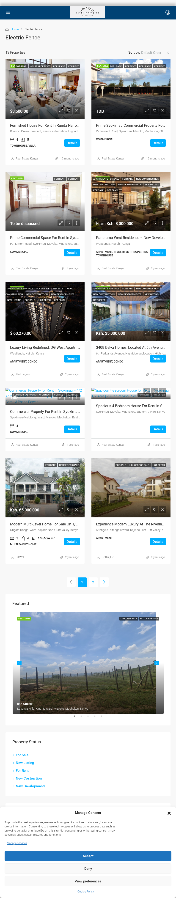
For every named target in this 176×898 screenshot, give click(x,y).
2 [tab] (83, 718)
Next (156, 663)
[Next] (104, 582)
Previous (19, 663)
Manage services (17, 843)
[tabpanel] (88, 663)
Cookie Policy (85, 891)
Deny (88, 869)
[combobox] (155, 53)
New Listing (25, 763)
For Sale (22, 755)
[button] (169, 813)
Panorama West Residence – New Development (134, 238)
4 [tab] (97, 718)
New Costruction (29, 778)
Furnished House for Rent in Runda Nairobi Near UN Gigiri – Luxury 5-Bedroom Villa (77, 125)
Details (72, 143)
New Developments (31, 786)
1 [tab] (76, 718)
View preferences (88, 881)
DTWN (20, 557)
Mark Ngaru (23, 374)
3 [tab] (90, 718)
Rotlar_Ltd (108, 557)
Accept (88, 856)
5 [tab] (104, 718)
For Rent (22, 771)
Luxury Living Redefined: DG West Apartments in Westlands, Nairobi (64, 347)
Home (15, 29)
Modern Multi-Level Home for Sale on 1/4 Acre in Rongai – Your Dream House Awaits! (80, 524)
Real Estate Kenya (27, 158)
